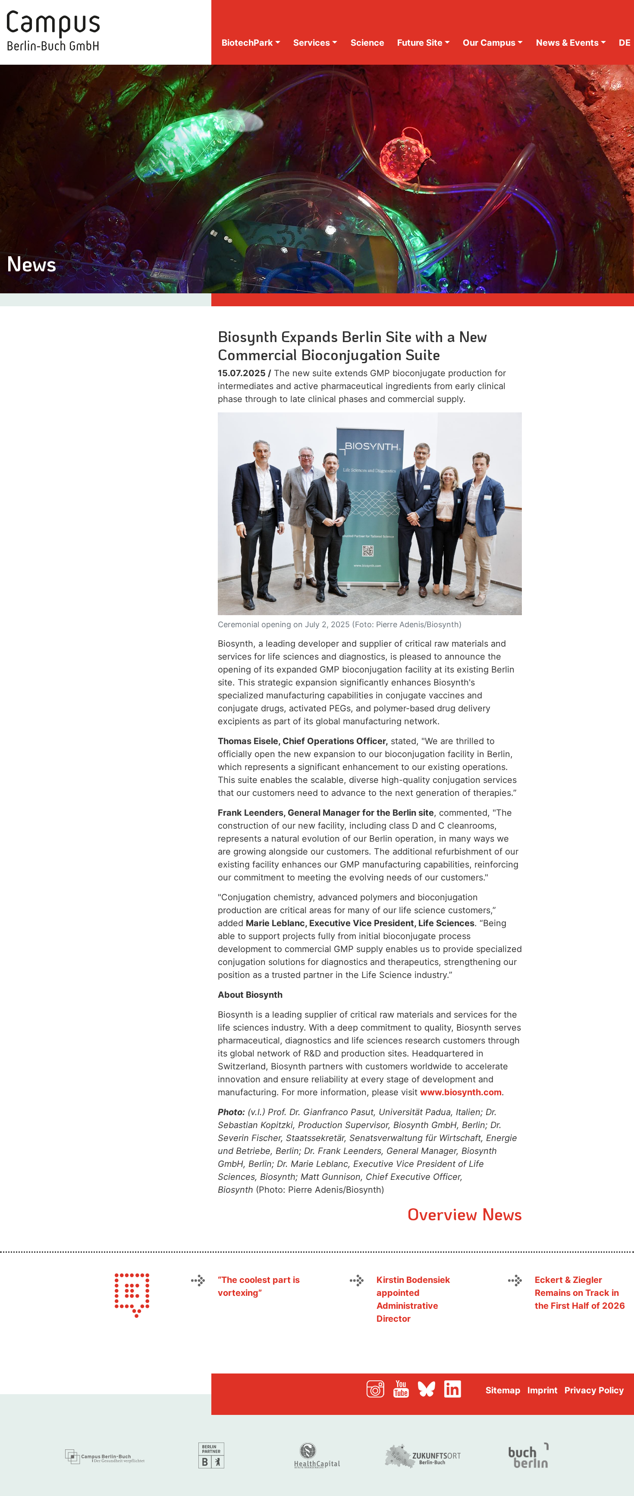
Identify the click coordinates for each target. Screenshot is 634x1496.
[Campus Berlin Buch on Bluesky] (430, 1388)
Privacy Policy (594, 1390)
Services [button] (311, 43)
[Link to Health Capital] (317, 1454)
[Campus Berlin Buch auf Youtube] (404, 1388)
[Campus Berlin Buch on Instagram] (379, 1388)
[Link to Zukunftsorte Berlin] (423, 1454)
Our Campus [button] (489, 43)
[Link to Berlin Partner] (211, 1454)
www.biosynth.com (461, 1092)
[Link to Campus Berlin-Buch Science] (105, 1454)
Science (367, 43)
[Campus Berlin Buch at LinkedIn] (463, 1388)
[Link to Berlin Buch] (528, 1454)
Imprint (542, 1390)
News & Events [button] (567, 43)
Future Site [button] (420, 43)
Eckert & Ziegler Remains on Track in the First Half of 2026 (580, 1293)
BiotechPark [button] (247, 43)
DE (625, 43)
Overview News (465, 1213)
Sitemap (503, 1390)
